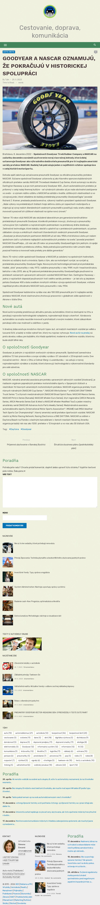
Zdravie (6, 897)
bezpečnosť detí (78, 733)
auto (8, 733)
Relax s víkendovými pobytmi (26, 701)
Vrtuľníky (6, 887)
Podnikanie (18, 871)
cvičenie (25, 738)
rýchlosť (23, 760)
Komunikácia (8, 874)
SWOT (12, 897)
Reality (24, 887)
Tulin (7, 80)
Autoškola (15, 887)
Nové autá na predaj (80, 333)
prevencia (55, 756)
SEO (17, 884)
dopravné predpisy (42, 742)
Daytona (15, 429)
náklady (68, 751)
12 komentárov (28, 667)
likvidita (41, 751)
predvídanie (40, 756)
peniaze (8, 756)
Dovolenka (21, 903)
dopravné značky (64, 742)
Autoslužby (7, 877)
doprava (25, 742)
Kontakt (16, 877)
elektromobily (11, 747)
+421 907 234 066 (10, 857)
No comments (46, 856)
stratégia (49, 760)
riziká (89, 756)
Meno (5, 513)
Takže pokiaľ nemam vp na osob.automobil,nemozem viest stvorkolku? (41, 797)
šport (74, 765)
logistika (55, 751)
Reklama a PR (26, 884)
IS (80, 747)
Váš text (7, 474)
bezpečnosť (59, 733)
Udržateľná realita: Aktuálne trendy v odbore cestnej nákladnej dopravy (44, 686)
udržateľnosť (23, 765)
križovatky (27, 751)
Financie (16, 894)
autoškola (42, 733)
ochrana (82, 751)
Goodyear (27, 429)
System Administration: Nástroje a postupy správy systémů (39, 587)
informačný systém (48, 747)
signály (36, 760)
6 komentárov (29, 679)
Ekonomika (25, 894)
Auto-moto (8, 52)
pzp (68, 756)
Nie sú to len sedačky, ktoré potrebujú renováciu (34, 543)
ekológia (82, 742)
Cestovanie (19, 874)
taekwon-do (65, 760)
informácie (68, 747)
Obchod (13, 903)
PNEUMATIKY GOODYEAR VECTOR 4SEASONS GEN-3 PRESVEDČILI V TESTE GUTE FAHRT (51, 712)
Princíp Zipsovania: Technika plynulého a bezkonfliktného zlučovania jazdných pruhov (50, 558)
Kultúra (27, 900)
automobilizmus (24, 733)
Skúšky (6, 903)
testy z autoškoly (85, 760)
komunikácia (10, 751)
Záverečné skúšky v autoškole (27, 663)
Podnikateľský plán (24, 897)
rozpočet (9, 760)
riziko (78, 756)
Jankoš (47, 878)
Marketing (19, 900)
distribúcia (82, 738)
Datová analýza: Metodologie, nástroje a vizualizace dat (37, 616)
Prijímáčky (18, 890)
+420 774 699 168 (10, 860)
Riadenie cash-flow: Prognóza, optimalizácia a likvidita (37, 601)
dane (37, 738)
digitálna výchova (64, 738)
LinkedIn (6, 864)
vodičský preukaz (43, 765)
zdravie (61, 765)
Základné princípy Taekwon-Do (27, 675)
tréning (8, 765)
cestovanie (10, 738)
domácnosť (10, 742)
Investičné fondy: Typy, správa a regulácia (32, 572)
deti (48, 738)
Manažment (8, 890)
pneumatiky (23, 756)
